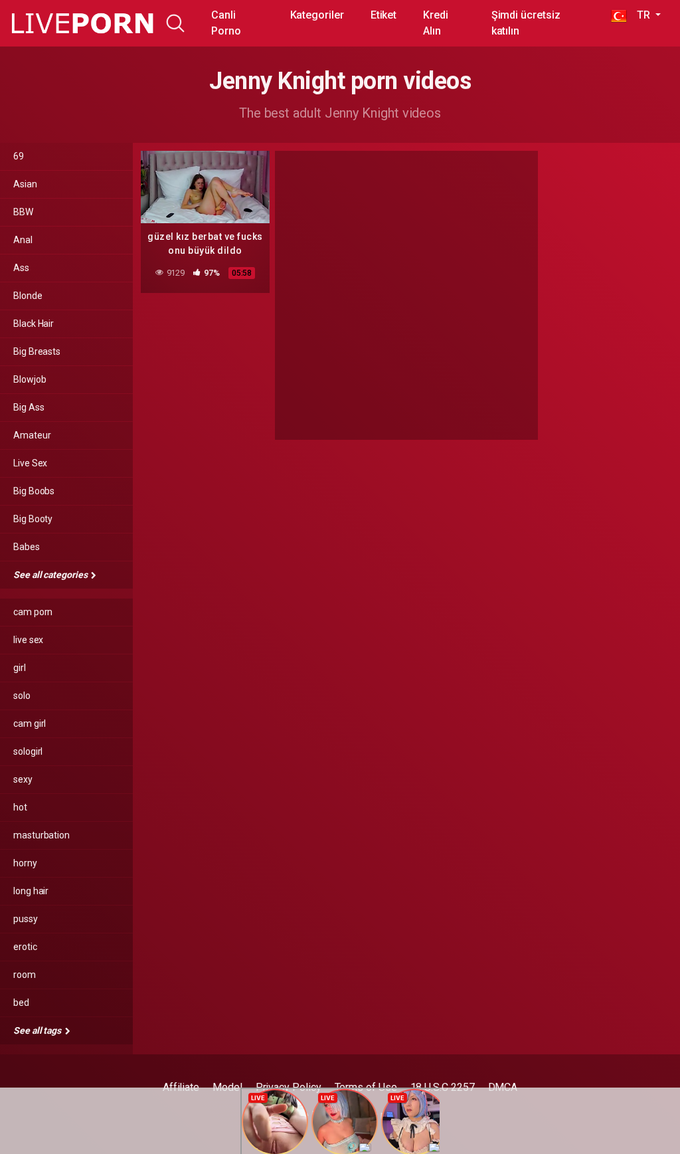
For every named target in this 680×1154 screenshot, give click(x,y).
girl (19, 667)
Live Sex (30, 463)
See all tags (38, 1030)
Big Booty (32, 519)
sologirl (27, 751)
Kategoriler (317, 15)
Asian (25, 184)
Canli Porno (226, 23)
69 (18, 156)
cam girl (29, 723)
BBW (23, 212)
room (24, 974)
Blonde (27, 295)
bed (21, 1002)
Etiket (384, 15)
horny (25, 863)
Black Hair (33, 323)
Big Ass (28, 407)
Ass (21, 267)
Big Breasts (36, 351)
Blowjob (29, 379)
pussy (25, 919)
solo (22, 695)
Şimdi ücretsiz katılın (525, 23)
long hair (30, 891)
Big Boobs (33, 491)
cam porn (32, 612)
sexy (23, 779)
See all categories (51, 574)
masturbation (41, 835)
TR (640, 15)
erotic (25, 946)
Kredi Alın (435, 23)
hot (20, 807)
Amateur (31, 435)
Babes (26, 546)
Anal (23, 240)
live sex (28, 639)
